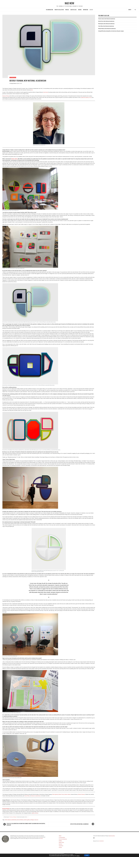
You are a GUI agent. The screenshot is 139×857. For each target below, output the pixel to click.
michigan (32, 819)
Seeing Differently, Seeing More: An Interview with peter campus (111, 31)
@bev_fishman (35, 813)
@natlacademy (112, 835)
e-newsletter (101, 840)
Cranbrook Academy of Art (86, 97)
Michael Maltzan (81, 794)
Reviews (79, 9)
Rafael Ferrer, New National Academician (106, 21)
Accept (87, 855)
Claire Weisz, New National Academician (106, 26)
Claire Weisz (27, 795)
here (32, 90)
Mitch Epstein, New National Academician (79, 824)
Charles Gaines (14, 158)
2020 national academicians (11, 819)
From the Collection (59, 9)
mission (41, 838)
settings (78, 855)
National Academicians (35, 795)
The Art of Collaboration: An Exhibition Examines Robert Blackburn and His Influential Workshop (26, 824)
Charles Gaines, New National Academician (106, 18)
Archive (91, 9)
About (60, 835)
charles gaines (27, 819)
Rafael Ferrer (61, 794)
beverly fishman (20, 819)
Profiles (67, 9)
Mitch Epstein (55, 794)
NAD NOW (69, 3)
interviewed (45, 92)
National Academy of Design (70, 853)
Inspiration (85, 9)
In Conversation (49, 9)
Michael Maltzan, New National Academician (107, 28)
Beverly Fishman (5, 96)
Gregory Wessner (14, 83)
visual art (36, 819)
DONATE (129, 9)
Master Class (74, 9)
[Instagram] (94, 838)
